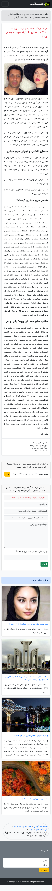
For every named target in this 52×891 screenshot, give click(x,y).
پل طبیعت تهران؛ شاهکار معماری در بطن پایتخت (31, 735)
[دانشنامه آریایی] (40, 4)
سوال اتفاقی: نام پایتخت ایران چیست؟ (32, 551)
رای (7, 474)
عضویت (44, 869)
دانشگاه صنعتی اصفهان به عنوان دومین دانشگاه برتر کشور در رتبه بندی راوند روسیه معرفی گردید (26, 678)
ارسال (44, 564)
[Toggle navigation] (5, 4)
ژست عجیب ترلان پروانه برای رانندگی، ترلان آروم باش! (28, 624)
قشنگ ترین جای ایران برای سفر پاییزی (34, 799)
